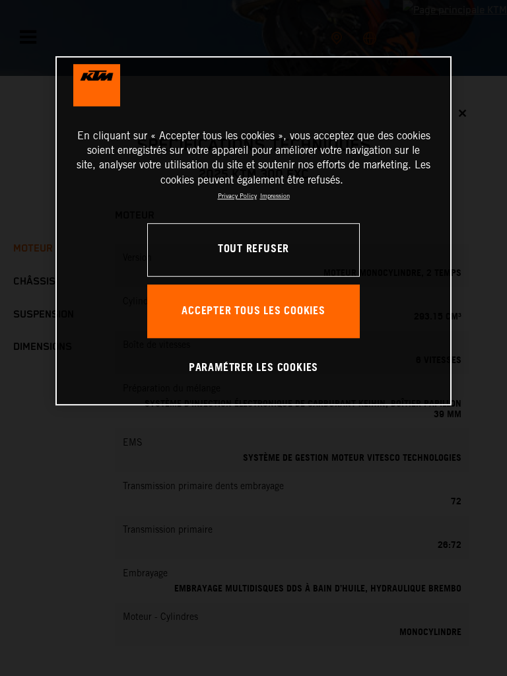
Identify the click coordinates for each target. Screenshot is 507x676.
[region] (253, 230)
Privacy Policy (237, 195)
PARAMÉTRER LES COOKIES (253, 368)
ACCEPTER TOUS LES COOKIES (253, 311)
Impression (275, 195)
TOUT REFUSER (253, 250)
